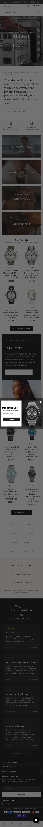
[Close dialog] (41, 402)
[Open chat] (36, 820)
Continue (11, 419)
